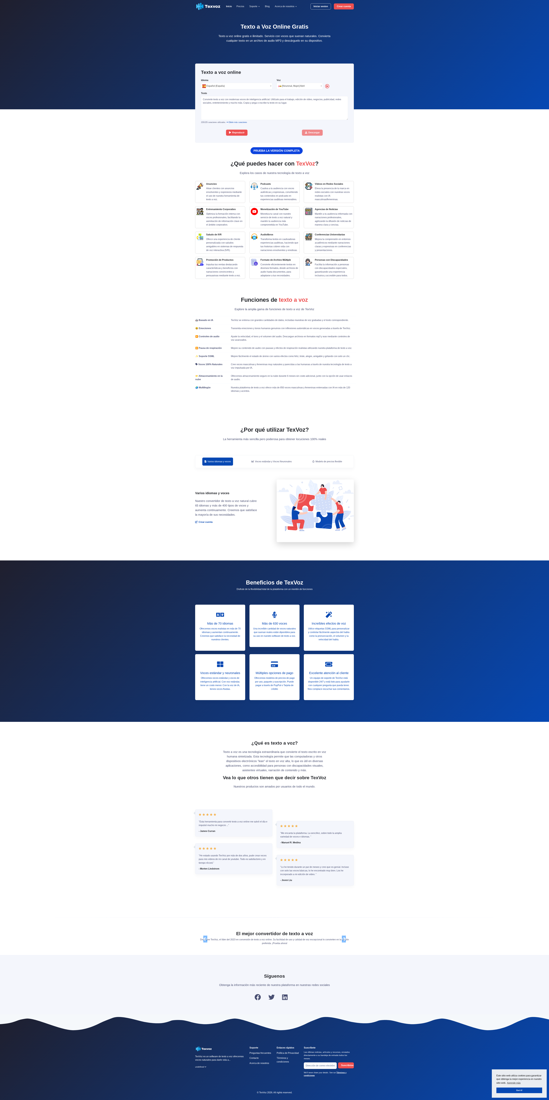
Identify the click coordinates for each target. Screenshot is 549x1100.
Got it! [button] (519, 1090)
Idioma (204, 80)
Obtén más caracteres (237, 122)
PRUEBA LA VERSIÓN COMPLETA (276, 150)
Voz (279, 80)
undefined (199, 1070)
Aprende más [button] (514, 1083)
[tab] (217, 462)
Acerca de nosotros (259, 1067)
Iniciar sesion (321, 6)
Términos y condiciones (283, 1064)
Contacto (254, 1062)
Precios (240, 6)
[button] (205, 940)
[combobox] (236, 86)
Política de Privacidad (288, 1056)
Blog (267, 6)
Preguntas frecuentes (260, 1056)
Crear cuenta (344, 6)
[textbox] (236, 86)
